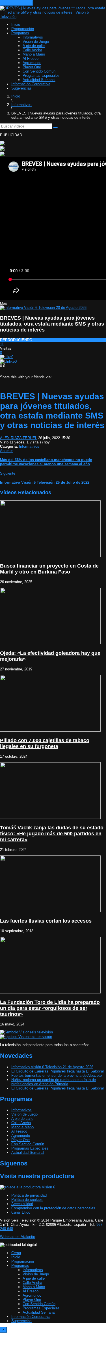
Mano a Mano (34, 54)
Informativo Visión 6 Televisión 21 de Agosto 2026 (52, 1067)
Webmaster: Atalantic (17, 1237)
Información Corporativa (30, 84)
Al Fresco (30, 58)
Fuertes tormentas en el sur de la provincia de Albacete (56, 1075)
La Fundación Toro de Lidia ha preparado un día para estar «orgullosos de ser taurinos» (50, 1008)
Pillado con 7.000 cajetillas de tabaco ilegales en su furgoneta (44, 743)
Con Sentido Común (39, 71)
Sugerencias (21, 88)
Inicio (15, 24)
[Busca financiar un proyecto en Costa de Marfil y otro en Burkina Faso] (50, 556)
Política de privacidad (29, 1195)
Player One (32, 67)
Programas (20, 33)
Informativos (33, 37)
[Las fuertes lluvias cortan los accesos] (50, 911)
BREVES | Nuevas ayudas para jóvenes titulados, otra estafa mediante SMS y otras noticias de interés (52, 324)
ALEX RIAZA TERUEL (18, 438)
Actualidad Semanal (39, 80)
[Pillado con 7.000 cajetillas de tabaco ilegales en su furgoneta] (50, 730)
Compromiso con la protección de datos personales (53, 1208)
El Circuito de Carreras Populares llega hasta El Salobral (57, 1071)
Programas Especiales (41, 75)
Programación (22, 29)
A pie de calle (34, 46)
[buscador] (55, 127)
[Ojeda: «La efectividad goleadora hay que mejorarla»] (50, 643)
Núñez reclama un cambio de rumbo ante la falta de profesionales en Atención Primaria (53, 1082)
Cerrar (16, 1253)
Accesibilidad (22, 1204)
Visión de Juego (36, 41)
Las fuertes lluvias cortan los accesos (46, 921)
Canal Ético (20, 1212)
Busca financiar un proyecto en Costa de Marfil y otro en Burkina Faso (49, 569)
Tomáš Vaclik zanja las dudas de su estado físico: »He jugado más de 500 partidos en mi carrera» (51, 833)
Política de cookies (27, 1199)
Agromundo (32, 63)
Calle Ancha (32, 50)
